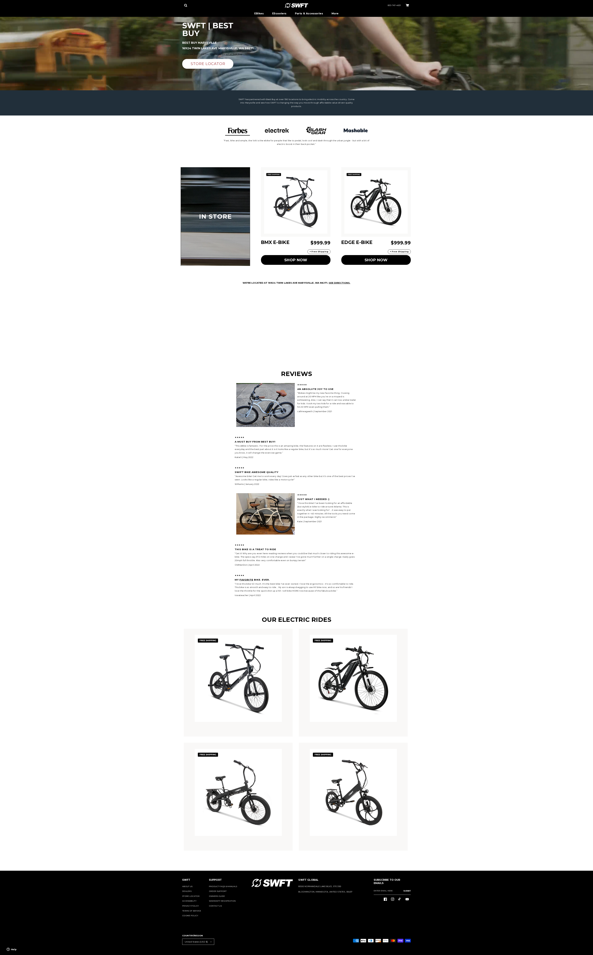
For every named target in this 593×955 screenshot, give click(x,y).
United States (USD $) (196, 941)
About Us (187, 886)
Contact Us (215, 906)
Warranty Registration (222, 901)
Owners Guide (217, 896)
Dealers (186, 891)
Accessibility (189, 901)
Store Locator (191, 896)
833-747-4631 (394, 5)
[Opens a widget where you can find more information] (11, 949)
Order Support (218, 891)
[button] (185, 5)
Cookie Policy (190, 915)
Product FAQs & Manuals (223, 886)
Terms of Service (191, 911)
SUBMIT (407, 891)
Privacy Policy (190, 906)
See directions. (339, 282)
